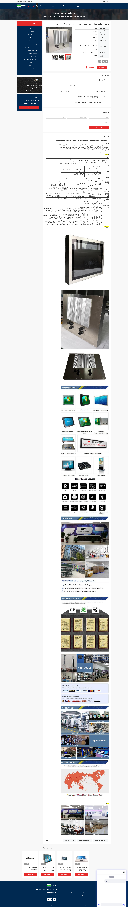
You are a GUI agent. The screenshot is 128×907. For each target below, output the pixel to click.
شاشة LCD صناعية (33, 28)
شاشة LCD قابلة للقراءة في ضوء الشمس (28, 47)
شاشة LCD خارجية (33, 62)
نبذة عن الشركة (71, 887)
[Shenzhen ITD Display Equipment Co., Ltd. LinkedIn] (104, 1)
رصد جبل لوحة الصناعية (32, 37)
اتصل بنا (72, 895)
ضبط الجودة (71, 892)
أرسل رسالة (99, 127)
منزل (84, 16)
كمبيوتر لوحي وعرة (33, 65)
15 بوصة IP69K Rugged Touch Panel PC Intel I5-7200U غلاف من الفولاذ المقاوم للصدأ (48, 869)
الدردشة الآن (102, 67)
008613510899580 (29, 100)
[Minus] (99, 872)
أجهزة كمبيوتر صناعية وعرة (100, 840)
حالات (40, 6)
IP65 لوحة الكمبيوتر (33, 53)
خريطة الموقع (83, 892)
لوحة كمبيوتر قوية (78, 16)
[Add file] (124, 904)
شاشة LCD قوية (33, 56)
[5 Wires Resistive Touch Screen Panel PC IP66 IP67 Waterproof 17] (59, 40)
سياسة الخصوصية (83, 895)
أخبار (85, 887)
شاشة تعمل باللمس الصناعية (31, 34)
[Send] (99, 904)
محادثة (29, 107)
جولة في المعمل (71, 889)
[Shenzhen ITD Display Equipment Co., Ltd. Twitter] (107, 1)
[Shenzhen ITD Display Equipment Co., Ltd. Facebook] (109, 1)
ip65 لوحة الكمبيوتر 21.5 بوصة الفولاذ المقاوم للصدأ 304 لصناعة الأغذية (65, 869)
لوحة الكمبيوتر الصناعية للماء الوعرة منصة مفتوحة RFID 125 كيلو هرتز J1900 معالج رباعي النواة (82, 869)
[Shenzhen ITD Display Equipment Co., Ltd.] (22, 5)
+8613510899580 (34, 103)
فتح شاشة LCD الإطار (32, 50)
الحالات (84, 889)
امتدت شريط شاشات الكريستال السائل (29, 59)
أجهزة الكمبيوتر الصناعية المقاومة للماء (31, 868)
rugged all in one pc (69, 840)
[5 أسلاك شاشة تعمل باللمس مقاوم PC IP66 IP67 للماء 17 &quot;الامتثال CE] (30, 858)
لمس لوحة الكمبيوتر (33, 31)
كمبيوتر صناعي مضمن (32, 71)
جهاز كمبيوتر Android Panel (31, 40)
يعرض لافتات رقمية (33, 68)
